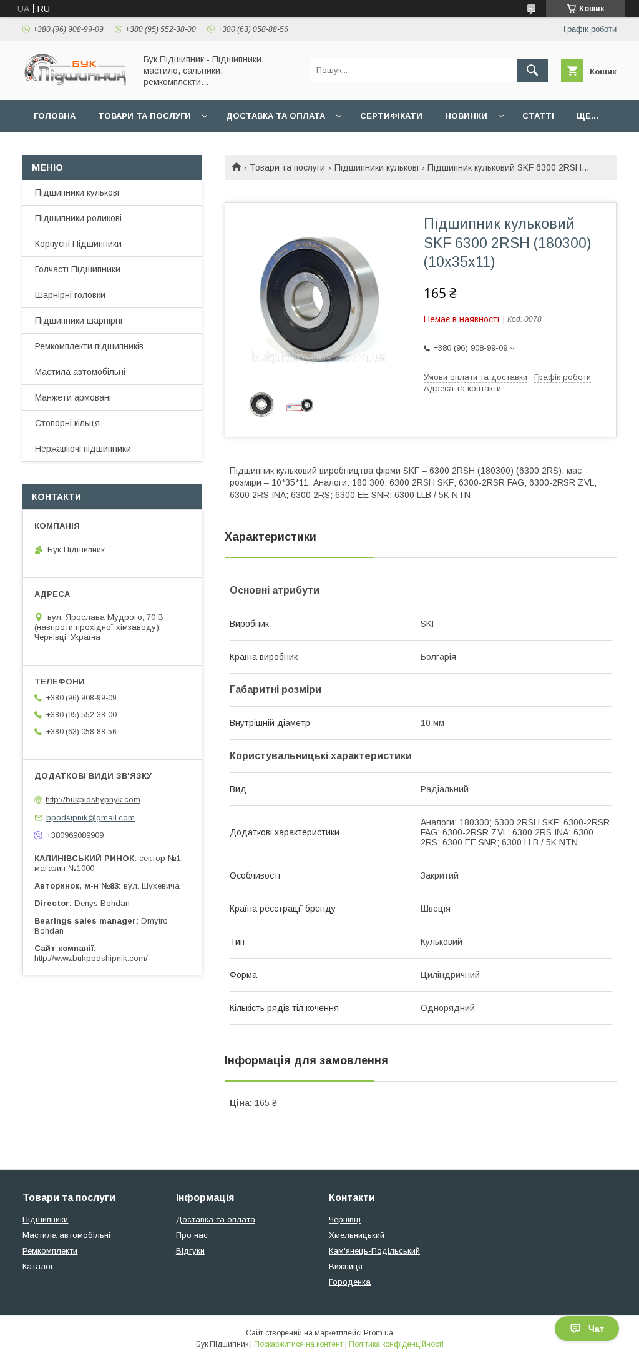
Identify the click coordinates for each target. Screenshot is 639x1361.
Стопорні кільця (67, 423)
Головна (55, 116)
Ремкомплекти (49, 1250)
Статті (538, 116)
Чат (596, 1329)
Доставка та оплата (275, 116)
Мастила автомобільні (80, 372)
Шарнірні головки (70, 295)
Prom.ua (378, 1333)
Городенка (350, 1282)
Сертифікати (391, 116)
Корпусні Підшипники (78, 244)
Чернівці (345, 1219)
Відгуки (190, 1250)
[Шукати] (532, 70)
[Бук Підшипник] (75, 84)
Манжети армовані (73, 397)
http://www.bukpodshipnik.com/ (91, 958)
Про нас (192, 1235)
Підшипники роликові (78, 218)
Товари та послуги (144, 116)
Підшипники (45, 1219)
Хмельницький (356, 1235)
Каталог (38, 1266)
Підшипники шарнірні (78, 321)
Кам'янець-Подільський (374, 1250)
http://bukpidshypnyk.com (93, 799)
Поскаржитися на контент (298, 1344)
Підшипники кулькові (376, 167)
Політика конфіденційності (396, 1344)
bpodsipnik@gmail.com (90, 817)
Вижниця (346, 1266)
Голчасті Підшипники (77, 269)
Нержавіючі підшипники (83, 449)
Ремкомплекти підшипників (89, 346)
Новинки (466, 116)
